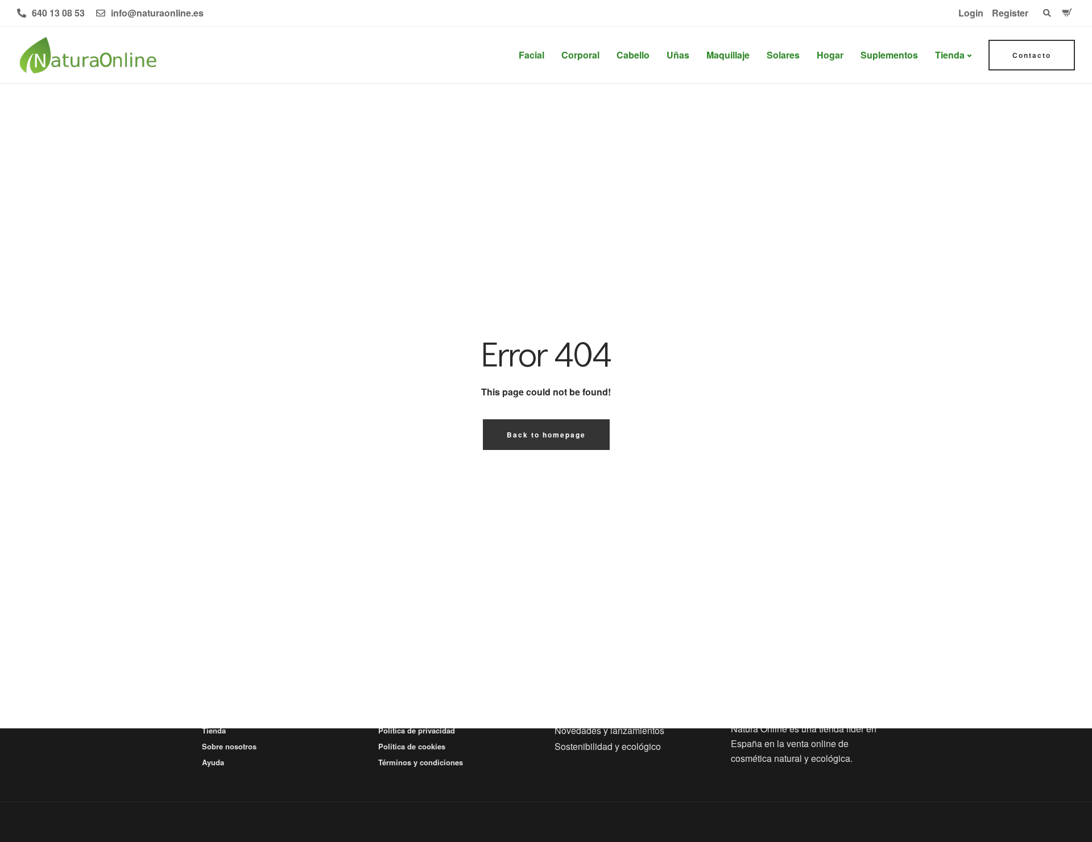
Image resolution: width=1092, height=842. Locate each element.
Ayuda (213, 762)
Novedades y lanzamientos (609, 730)
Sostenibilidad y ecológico (608, 746)
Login (970, 12)
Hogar (830, 54)
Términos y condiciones (420, 762)
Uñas (678, 54)
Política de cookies (411, 746)
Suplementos (889, 54)
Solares (783, 54)
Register (1010, 12)
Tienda (950, 54)
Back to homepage (546, 435)
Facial (531, 54)
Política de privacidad (416, 730)
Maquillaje (728, 54)
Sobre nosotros (229, 746)
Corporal (580, 54)
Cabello (633, 54)
